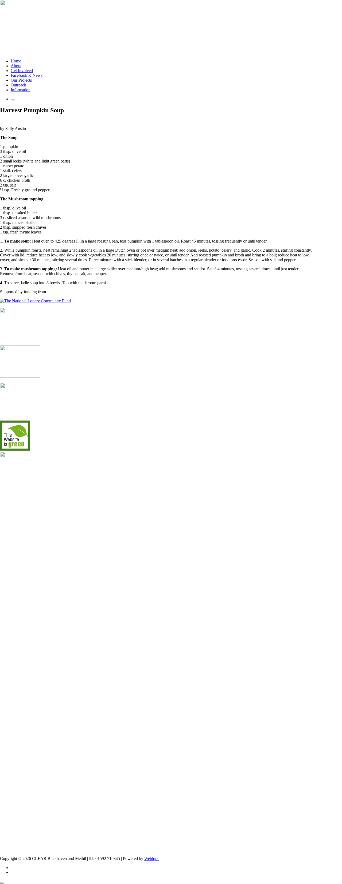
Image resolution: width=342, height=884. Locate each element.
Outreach (18, 85)
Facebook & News (26, 75)
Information (20, 90)
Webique (151, 858)
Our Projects (21, 80)
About (16, 66)
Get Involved (22, 70)
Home (16, 61)
